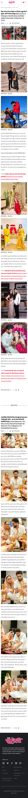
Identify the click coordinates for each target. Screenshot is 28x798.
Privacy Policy (5, 773)
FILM (14, 7)
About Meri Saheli (17, 767)
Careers (4, 770)
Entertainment (8, 7)
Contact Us (16, 770)
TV (17, 7)
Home (3, 767)
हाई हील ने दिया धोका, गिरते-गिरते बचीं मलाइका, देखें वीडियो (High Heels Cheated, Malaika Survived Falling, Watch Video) (13, 176)
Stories (15, 778)
